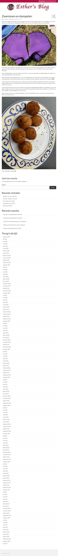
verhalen (17, 19)
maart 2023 (5, 332)
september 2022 (7, 346)
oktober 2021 (6, 372)
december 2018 (6, 452)
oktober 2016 (6, 513)
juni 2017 (5, 494)
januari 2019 (6, 450)
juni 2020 (5, 410)
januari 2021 (6, 393)
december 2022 (6, 339)
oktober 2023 (6, 316)
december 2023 (6, 311)
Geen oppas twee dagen (9, 201)
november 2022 (6, 342)
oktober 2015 (6, 536)
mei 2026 (5, 243)
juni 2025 (5, 269)
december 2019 (6, 424)
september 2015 (7, 539)
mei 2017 (5, 496)
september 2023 (7, 318)
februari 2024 (6, 307)
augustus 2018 (6, 461)
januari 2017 (6, 506)
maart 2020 (5, 417)
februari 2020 (6, 419)
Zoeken (4, 184)
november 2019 (6, 426)
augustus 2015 (6, 541)
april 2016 (5, 527)
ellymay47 (6, 19)
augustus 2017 (6, 489)
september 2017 (7, 487)
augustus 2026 (6, 236)
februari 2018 (6, 475)
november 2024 (6, 286)
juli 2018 (5, 464)
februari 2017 (6, 503)
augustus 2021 (6, 377)
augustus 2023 (6, 321)
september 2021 (7, 375)
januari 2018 (6, 478)
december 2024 (6, 283)
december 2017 (6, 480)
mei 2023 (5, 328)
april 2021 (5, 386)
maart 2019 (5, 445)
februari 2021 (6, 391)
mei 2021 (5, 384)
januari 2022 (6, 365)
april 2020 (5, 414)
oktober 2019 (6, 428)
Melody (5, 225)
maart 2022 (5, 361)
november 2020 (6, 398)
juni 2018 (5, 466)
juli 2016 (5, 520)
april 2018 (5, 471)
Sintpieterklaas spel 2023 (16, 214)
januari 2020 (6, 421)
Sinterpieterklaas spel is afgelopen (18, 221)
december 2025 (6, 255)
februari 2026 (6, 250)
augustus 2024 (6, 293)
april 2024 (5, 302)
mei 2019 (5, 440)
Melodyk (5, 228)
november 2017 (6, 482)
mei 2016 (5, 524)
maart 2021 (5, 389)
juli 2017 (5, 492)
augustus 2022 (6, 349)
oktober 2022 (6, 344)
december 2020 (6, 396)
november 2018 (6, 454)
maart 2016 (5, 529)
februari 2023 (6, 335)
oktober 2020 (6, 400)
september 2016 (7, 515)
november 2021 (6, 370)
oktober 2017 (6, 485)
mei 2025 (5, 272)
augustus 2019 (6, 433)
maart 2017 (5, 501)
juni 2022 (5, 353)
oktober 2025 (6, 260)
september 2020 (7, 403)
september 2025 (7, 262)
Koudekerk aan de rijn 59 (9, 203)
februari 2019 (6, 447)
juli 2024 (5, 295)
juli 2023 (5, 323)
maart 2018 (5, 473)
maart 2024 (5, 304)
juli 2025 (5, 267)
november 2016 (6, 510)
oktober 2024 (6, 288)
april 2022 (5, 358)
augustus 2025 (6, 264)
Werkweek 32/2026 (7, 205)
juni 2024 (5, 297)
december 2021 (6, 368)
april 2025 (5, 274)
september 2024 (7, 290)
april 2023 (5, 330)
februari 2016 (6, 532)
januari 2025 (6, 281)
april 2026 (5, 246)
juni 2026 (5, 241)
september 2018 (7, 459)
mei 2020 (5, 412)
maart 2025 (5, 276)
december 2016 (6, 508)
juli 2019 (5, 435)
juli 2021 (5, 379)
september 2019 (7, 431)
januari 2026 (6, 253)
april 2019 (5, 443)
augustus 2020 (6, 405)
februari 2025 (6, 279)
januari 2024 (6, 309)
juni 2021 (5, 382)
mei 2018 (5, 468)
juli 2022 (5, 351)
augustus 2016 (6, 517)
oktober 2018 (6, 457)
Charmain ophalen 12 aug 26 (10, 198)
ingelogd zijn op (9, 181)
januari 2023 (6, 337)
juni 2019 (5, 438)
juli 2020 (5, 407)
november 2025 (6, 257)
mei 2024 (5, 300)
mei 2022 (5, 356)
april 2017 (5, 499)
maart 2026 (5, 248)
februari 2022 (6, 363)
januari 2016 (6, 534)
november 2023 (6, 314)
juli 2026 (5, 239)
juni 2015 (5, 543)
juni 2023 (5, 325)
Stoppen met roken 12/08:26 (10, 196)
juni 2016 (5, 522)
